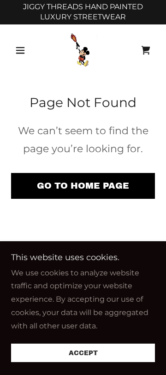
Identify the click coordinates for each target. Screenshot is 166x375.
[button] (22, 50)
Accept (83, 353)
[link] (83, 50)
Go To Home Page (83, 185)
